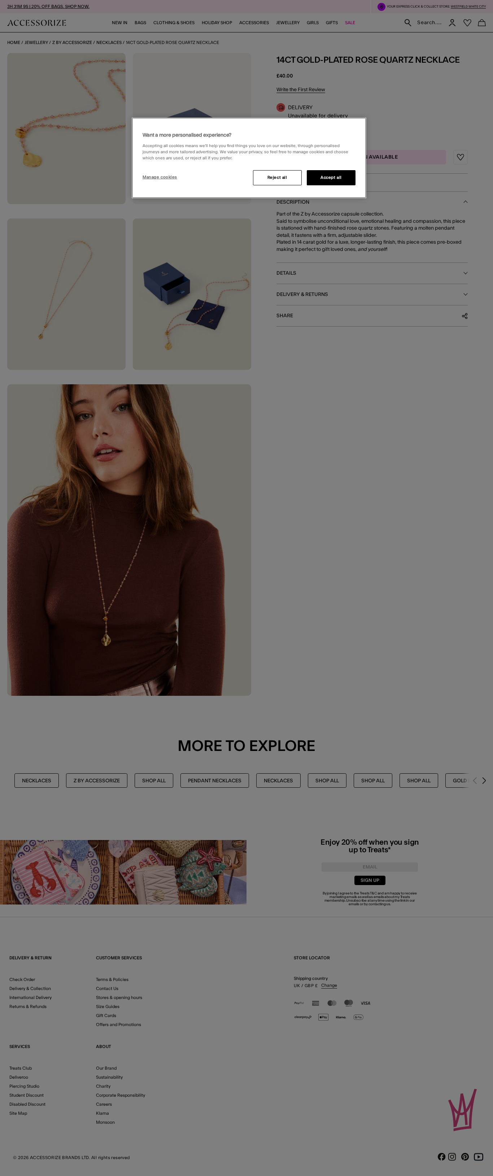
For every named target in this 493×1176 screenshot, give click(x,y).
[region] (249, 158)
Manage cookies (160, 177)
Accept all (331, 178)
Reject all (277, 178)
